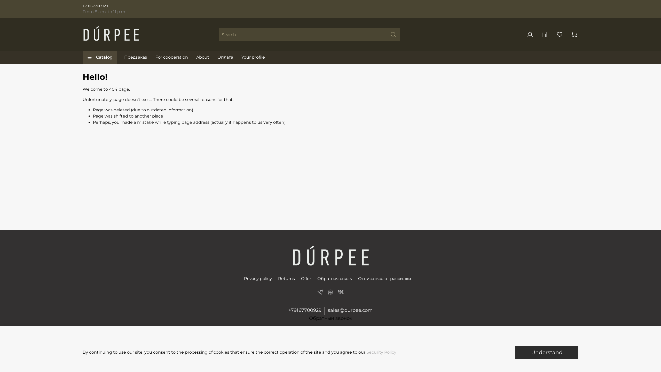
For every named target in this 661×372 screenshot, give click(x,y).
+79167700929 (95, 6)
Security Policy (381, 352)
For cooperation (171, 57)
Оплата (225, 57)
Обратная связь (334, 278)
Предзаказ (135, 57)
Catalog (104, 57)
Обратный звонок (330, 318)
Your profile (253, 57)
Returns (286, 278)
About (202, 57)
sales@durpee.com (350, 310)
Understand (547, 352)
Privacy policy (258, 278)
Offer (306, 278)
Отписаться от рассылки (384, 278)
